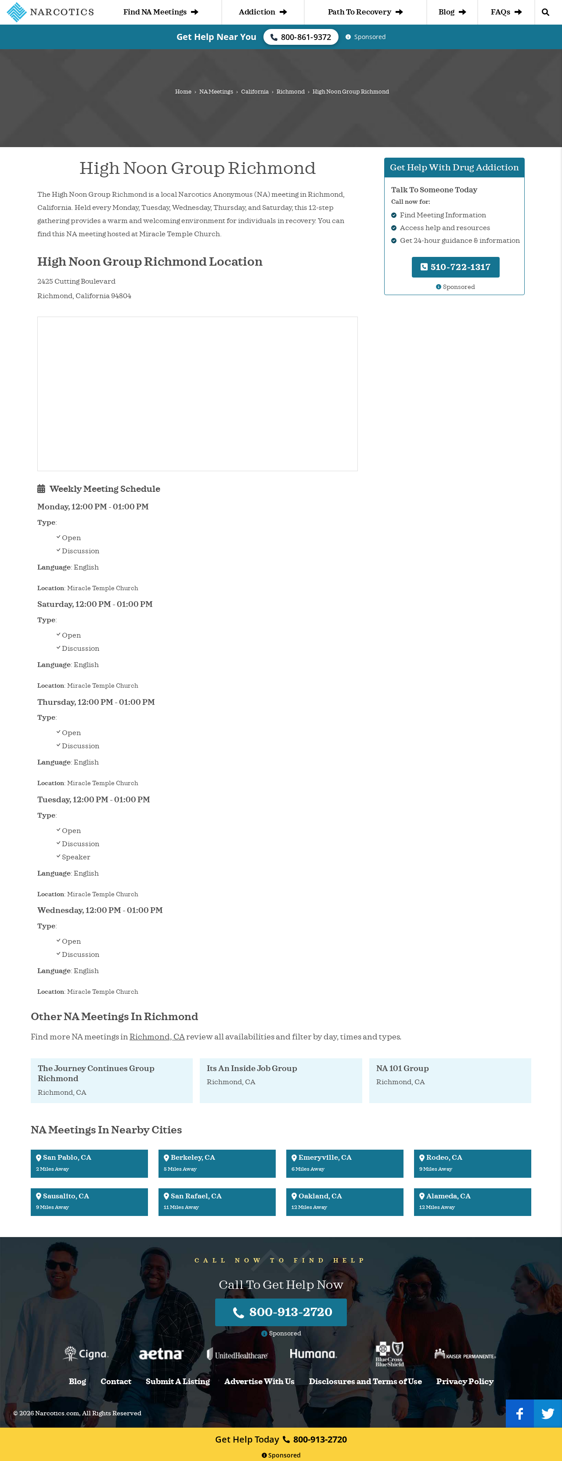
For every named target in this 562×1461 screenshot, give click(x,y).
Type (46, 522)
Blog (446, 12)
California (255, 91)
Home (183, 91)
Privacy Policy (465, 1382)
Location (50, 588)
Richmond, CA (157, 1037)
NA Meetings (216, 91)
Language (54, 567)
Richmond (291, 91)
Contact (116, 1382)
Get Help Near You (216, 37)
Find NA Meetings (155, 12)
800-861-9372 (306, 37)
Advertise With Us (259, 1382)
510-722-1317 (460, 267)
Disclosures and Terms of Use (365, 1382)
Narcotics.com (57, 1413)
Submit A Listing (178, 1382)
